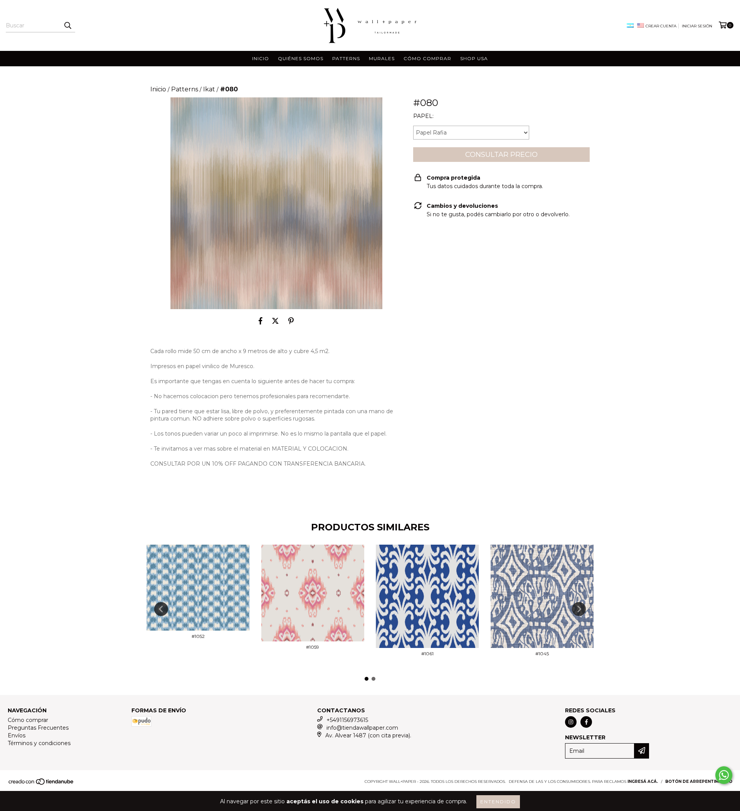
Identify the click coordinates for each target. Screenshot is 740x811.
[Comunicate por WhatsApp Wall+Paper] (723, 775)
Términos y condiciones (39, 743)
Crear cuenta (661, 26)
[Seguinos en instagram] (571, 722)
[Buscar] (67, 25)
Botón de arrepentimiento (698, 781)
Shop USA (474, 58)
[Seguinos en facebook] (586, 722)
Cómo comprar (427, 58)
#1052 (198, 636)
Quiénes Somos (300, 58)
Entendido (498, 801)
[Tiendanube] (41, 783)
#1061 (427, 653)
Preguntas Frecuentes (38, 727)
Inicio (260, 58)
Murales (382, 58)
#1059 (312, 647)
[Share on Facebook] (260, 321)
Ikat (209, 89)
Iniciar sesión (697, 26)
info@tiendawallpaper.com (362, 727)
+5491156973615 (347, 720)
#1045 (542, 653)
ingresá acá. (642, 781)
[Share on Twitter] (275, 321)
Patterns (346, 58)
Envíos (16, 735)
